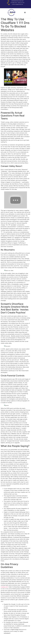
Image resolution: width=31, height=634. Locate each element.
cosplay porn (4, 587)
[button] (25, 12)
